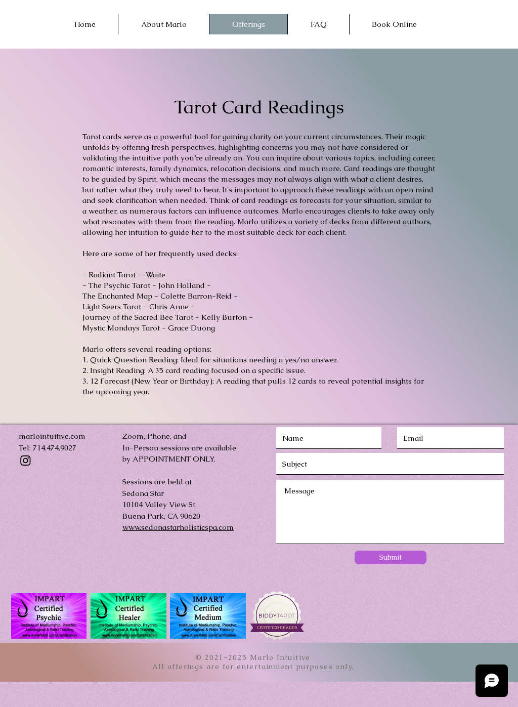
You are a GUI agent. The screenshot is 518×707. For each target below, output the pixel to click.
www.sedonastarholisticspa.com (178, 527)
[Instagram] (25, 460)
